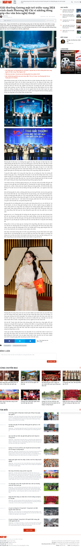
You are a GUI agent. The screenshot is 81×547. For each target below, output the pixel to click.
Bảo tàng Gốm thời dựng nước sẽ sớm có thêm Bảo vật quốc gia (9, 383)
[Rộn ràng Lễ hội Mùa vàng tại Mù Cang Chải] (9, 395)
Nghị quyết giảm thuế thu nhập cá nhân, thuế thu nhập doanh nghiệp (25, 460)
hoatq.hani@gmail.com (7, 17)
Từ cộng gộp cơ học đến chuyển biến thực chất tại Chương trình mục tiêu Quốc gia (24, 484)
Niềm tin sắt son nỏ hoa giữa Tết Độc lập (29, 383)
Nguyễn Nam (69, 44)
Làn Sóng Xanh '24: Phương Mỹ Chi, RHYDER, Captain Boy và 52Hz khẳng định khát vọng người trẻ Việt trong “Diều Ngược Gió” (28, 71)
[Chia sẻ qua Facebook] (9, 341)
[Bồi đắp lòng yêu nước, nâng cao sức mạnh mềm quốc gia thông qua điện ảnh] (51, 376)
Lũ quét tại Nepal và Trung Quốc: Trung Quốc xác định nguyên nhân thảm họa (23, 508)
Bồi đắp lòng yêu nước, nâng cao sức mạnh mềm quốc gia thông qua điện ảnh (51, 384)
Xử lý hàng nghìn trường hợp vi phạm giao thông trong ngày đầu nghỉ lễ (24, 413)
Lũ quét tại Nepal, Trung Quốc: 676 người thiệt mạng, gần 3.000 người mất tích (24, 520)
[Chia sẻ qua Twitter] (20, 341)
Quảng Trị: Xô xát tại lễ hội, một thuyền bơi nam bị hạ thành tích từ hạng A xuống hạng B (51, 403)
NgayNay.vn (7, 2)
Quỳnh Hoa (5, 15)
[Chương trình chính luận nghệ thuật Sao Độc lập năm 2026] (30, 395)
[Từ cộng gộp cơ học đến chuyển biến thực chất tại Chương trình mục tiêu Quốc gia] (51, 487)
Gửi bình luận (51, 361)
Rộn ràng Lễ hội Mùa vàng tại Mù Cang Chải (9, 402)
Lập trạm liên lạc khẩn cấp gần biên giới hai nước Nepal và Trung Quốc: (24, 436)
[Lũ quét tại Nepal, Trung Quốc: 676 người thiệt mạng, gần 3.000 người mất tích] (51, 523)
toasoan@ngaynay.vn (75, 545)
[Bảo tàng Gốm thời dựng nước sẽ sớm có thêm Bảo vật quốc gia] (9, 376)
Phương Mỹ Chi (7, 345)
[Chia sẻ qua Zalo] (30, 341)
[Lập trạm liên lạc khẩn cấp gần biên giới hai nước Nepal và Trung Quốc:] (51, 439)
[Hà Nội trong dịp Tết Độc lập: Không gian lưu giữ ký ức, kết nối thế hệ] (51, 428)
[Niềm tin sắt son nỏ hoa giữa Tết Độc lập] (30, 376)
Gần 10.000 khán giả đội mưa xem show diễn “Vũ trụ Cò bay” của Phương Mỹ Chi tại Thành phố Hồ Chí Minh (27, 77)
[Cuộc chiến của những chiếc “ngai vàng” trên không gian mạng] (63, 41)
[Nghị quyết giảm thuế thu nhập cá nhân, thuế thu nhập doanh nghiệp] (51, 463)
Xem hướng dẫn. (48, 346)
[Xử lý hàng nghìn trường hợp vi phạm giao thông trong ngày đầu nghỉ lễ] (51, 416)
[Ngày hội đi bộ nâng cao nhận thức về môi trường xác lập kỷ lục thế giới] (51, 500)
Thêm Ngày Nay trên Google (43, 341)
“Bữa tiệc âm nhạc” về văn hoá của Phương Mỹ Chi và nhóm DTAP (22, 74)
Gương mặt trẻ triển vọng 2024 (19, 345)
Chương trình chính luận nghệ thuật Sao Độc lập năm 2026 (30, 402)
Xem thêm (29, 530)
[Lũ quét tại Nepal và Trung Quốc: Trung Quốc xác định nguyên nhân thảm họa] (51, 511)
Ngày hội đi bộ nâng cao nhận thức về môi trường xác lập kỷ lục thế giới (25, 497)
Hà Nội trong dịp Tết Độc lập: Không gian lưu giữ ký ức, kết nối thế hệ (24, 425)
